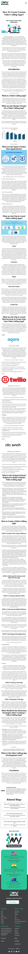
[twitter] (20, 834)
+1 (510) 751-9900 (14, 862)
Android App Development (6, 930)
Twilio (3, 373)
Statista (18, 550)
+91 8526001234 (14, 876)
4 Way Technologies (8, 36)
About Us (3, 938)
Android (19, 539)
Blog (16, 938)
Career (2, 941)
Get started (12, 902)
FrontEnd (17, 926)
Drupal (2, 923)
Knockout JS (17, 935)
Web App (3, 909)
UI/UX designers (17, 763)
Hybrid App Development (6, 932)
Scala (2, 919)
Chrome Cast (17, 923)
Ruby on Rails (4, 918)
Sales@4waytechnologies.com (14, 874)
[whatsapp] (12, 834)
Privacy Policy (11, 948)
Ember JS (17, 933)
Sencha (16, 930)
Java (2, 911)
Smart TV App (19, 909)
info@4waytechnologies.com (14, 860)
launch (24, 703)
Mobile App (4, 926)
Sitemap (18, 948)
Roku (16, 918)
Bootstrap (17, 932)
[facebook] (8, 834)
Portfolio (17, 941)
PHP (2, 914)
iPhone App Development (6, 928)
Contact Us (17, 944)
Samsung (17, 911)
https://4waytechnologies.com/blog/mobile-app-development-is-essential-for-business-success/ (14, 750)
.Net (2, 912)
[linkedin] (16, 834)
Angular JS (17, 928)
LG (15, 916)
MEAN (2, 916)
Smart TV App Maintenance (20, 921)
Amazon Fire (17, 919)
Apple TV (17, 912)
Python (2, 921)
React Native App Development (4, 934)
